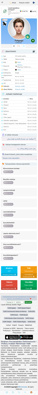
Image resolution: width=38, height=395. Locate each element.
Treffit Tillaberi (7, 321)
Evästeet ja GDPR (9, 328)
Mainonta (20, 328)
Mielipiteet (28, 325)
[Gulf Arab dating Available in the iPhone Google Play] (26, 336)
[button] (2, 2)
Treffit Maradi (24, 315)
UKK (24, 333)
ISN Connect (22, 387)
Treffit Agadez (12, 308)
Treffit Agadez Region (24, 308)
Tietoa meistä (29, 328)
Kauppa (21, 325)
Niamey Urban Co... (24, 67)
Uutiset (8, 325)
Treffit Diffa (31, 311)
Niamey (19, 65)
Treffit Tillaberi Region (19, 321)
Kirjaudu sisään (24, 3)
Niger (19, 62)
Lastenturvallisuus (28, 330)
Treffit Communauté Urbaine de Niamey (14, 311)
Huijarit (14, 325)
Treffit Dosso (14, 315)
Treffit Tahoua (29, 318)
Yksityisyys (7, 330)
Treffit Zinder (31, 321)
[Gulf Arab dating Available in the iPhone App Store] (12, 336)
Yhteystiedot (16, 333)
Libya (19, 70)
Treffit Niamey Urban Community (14, 318)
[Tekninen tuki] (31, 392)
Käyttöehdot (16, 330)
